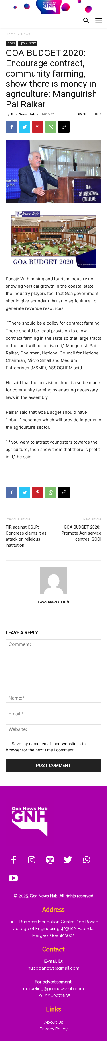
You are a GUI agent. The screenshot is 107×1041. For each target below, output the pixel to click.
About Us (53, 1022)
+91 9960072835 (53, 995)
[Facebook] (11, 127)
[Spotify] (50, 860)
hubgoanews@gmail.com (53, 968)
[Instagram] (31, 860)
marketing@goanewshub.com (53, 988)
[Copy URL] (64, 127)
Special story (27, 43)
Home (11, 34)
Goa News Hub (23, 114)
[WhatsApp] (50, 127)
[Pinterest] (37, 127)
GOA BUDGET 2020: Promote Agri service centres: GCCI (81, 533)
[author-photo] (53, 593)
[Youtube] (13, 878)
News (25, 34)
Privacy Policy (54, 1029)
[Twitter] (24, 127)
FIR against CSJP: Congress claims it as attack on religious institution (26, 536)
